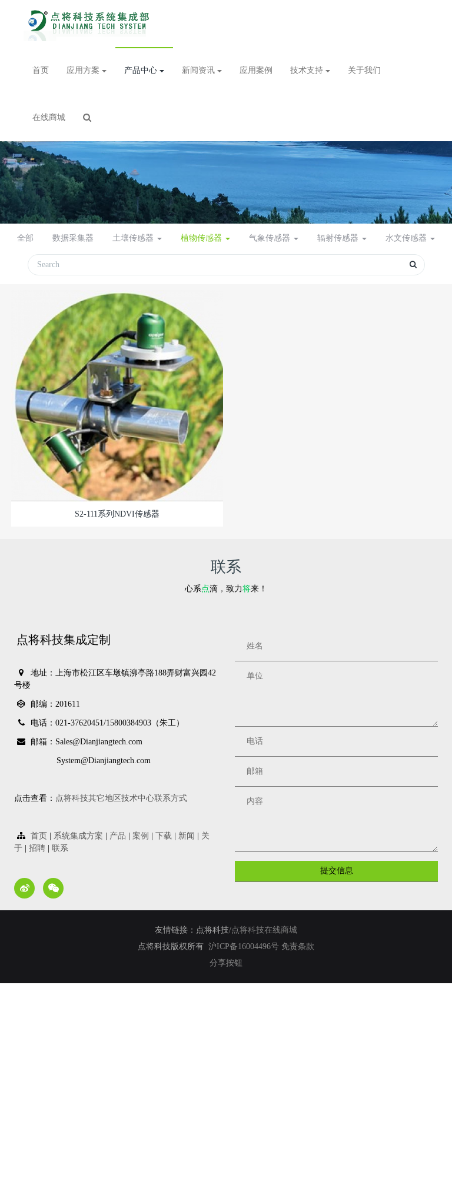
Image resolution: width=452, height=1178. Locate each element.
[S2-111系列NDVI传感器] (117, 395)
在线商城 (48, 117)
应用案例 (256, 70)
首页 (40, 70)
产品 (117, 835)
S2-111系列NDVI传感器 (117, 514)
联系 (60, 848)
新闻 (186, 835)
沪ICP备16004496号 (244, 946)
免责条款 (297, 946)
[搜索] (87, 117)
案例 (140, 835)
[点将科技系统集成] (90, 23)
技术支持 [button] (307, 70)
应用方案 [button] (84, 70)
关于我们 (364, 70)
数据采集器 (73, 238)
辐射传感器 (339, 238)
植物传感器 (202, 238)
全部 (25, 238)
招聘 (37, 848)
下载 (163, 835)
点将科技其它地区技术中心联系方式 (121, 798)
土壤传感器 (134, 238)
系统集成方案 (78, 835)
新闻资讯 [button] (199, 70)
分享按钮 (226, 963)
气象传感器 (271, 238)
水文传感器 (407, 238)
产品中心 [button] (141, 70)
